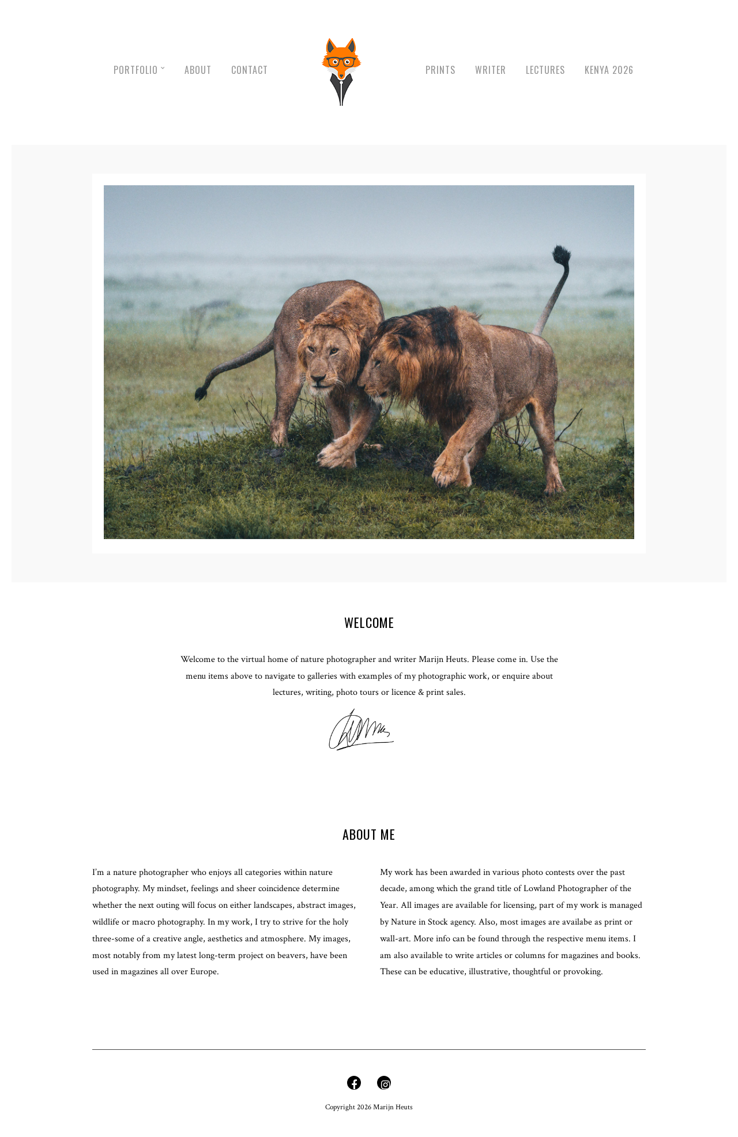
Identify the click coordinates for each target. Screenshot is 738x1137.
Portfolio (136, 70)
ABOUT (198, 70)
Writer (490, 70)
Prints (440, 70)
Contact (249, 70)
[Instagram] (384, 1085)
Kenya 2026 (609, 70)
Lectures (545, 70)
